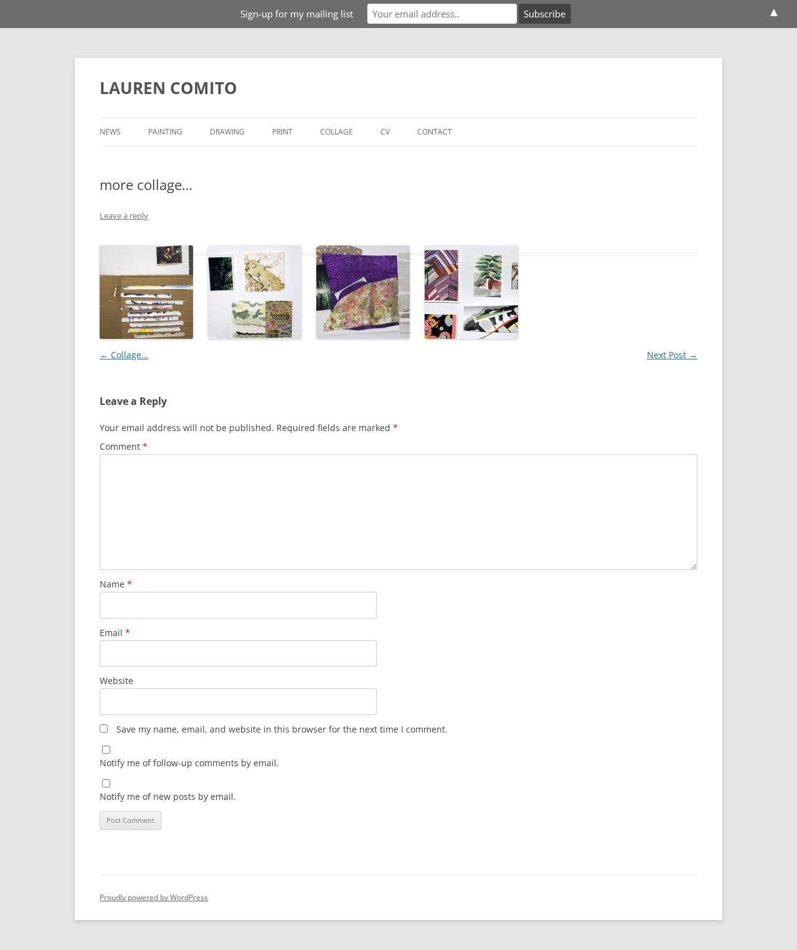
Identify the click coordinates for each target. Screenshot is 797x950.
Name (116, 584)
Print (282, 131)
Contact (434, 131)
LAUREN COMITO (168, 88)
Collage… (124, 355)
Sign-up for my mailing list (296, 13)
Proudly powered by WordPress (154, 897)
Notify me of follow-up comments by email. (189, 763)
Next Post (672, 355)
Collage (336, 131)
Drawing (227, 131)
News (110, 131)
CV (385, 131)
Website (116, 680)
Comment (124, 446)
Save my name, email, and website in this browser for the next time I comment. (282, 729)
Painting (165, 131)
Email (115, 633)
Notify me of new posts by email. (168, 796)
